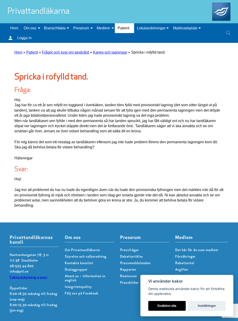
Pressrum (81, 28)
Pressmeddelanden (135, 263)
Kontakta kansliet (79, 263)
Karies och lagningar (110, 52)
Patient (123, 28)
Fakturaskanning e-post (28, 277)
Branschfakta (55, 28)
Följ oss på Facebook (81, 293)
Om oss (30, 28)
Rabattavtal (184, 263)
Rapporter (128, 270)
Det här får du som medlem (196, 250)
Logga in (24, 38)
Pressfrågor (129, 250)
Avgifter (181, 270)
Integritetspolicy (78, 287)
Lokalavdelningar (151, 28)
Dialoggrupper (76, 270)
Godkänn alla (166, 305)
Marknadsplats (185, 28)
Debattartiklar (131, 257)
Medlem (103, 28)
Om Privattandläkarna (82, 250)
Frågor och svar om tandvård (65, 52)
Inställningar (207, 305)
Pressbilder (129, 283)
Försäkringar (185, 257)
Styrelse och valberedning (85, 257)
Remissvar (128, 276)
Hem (14, 28)
